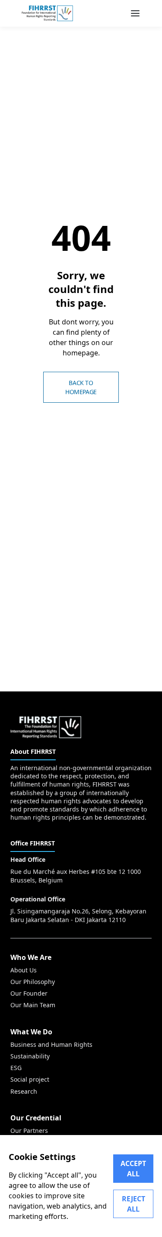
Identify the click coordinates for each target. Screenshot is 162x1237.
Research (23, 1091)
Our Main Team (32, 1005)
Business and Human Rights (51, 1044)
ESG (16, 1068)
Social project (29, 1079)
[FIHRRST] (47, 13)
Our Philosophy (32, 982)
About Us (23, 970)
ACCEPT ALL (133, 1168)
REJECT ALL (133, 1204)
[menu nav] (135, 13)
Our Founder (29, 993)
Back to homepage (81, 387)
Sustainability (30, 1056)
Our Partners (29, 1130)
